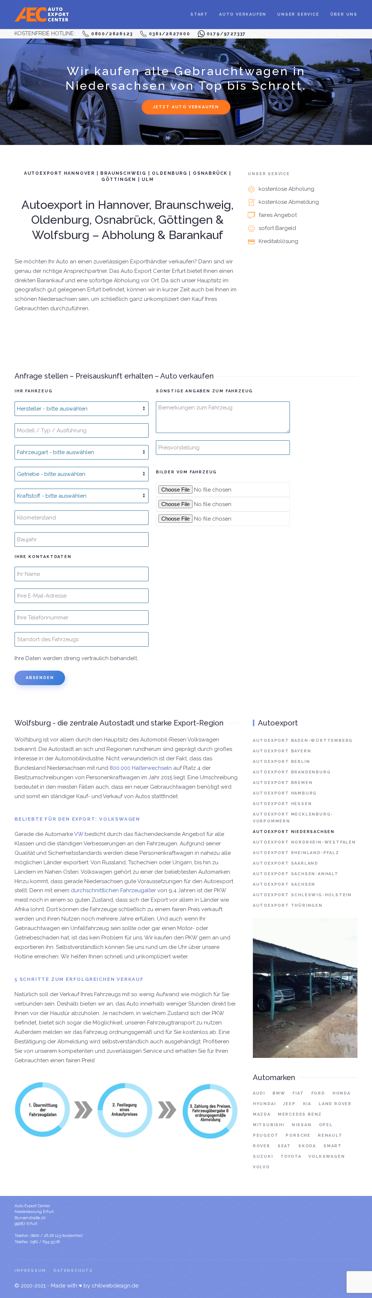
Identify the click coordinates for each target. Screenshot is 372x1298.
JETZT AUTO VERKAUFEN (186, 107)
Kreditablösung (278, 241)
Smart (332, 1146)
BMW (278, 1093)
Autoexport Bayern (282, 751)
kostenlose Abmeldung (289, 202)
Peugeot (266, 1135)
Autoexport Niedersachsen (294, 831)
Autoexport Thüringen (288, 905)
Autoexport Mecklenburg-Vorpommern (293, 818)
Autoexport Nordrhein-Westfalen (304, 842)
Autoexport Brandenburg (292, 772)
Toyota (291, 1156)
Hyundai (264, 1103)
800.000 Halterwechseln (141, 768)
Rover (261, 1146)
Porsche (298, 1135)
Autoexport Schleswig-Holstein (302, 895)
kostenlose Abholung (286, 189)
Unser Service (298, 14)
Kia (307, 1103)
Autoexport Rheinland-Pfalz (296, 852)
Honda (341, 1093)
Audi (259, 1093)
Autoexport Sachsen (284, 884)
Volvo (261, 1167)
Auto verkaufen (242, 14)
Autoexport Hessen (282, 803)
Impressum (30, 1270)
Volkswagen (326, 1156)
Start (199, 14)
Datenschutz (73, 1270)
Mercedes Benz (300, 1114)
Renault (330, 1135)
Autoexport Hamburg (285, 793)
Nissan (302, 1125)
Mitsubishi (268, 1125)
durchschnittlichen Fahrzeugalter (113, 890)
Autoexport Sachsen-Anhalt (296, 874)
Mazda (262, 1114)
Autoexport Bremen (283, 782)
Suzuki (263, 1156)
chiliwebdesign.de (115, 1285)
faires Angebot (278, 215)
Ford (318, 1093)
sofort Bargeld (277, 228)
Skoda (307, 1146)
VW (78, 834)
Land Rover (335, 1103)
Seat (284, 1146)
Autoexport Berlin (281, 761)
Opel (326, 1125)
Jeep (289, 1103)
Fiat (298, 1093)
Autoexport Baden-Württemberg (303, 740)
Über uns (343, 14)
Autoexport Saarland (285, 863)
